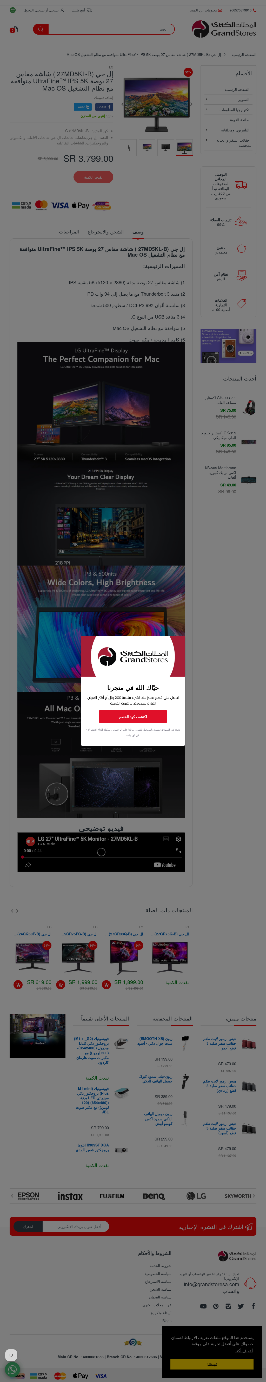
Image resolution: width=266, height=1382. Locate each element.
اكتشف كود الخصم (133, 716)
